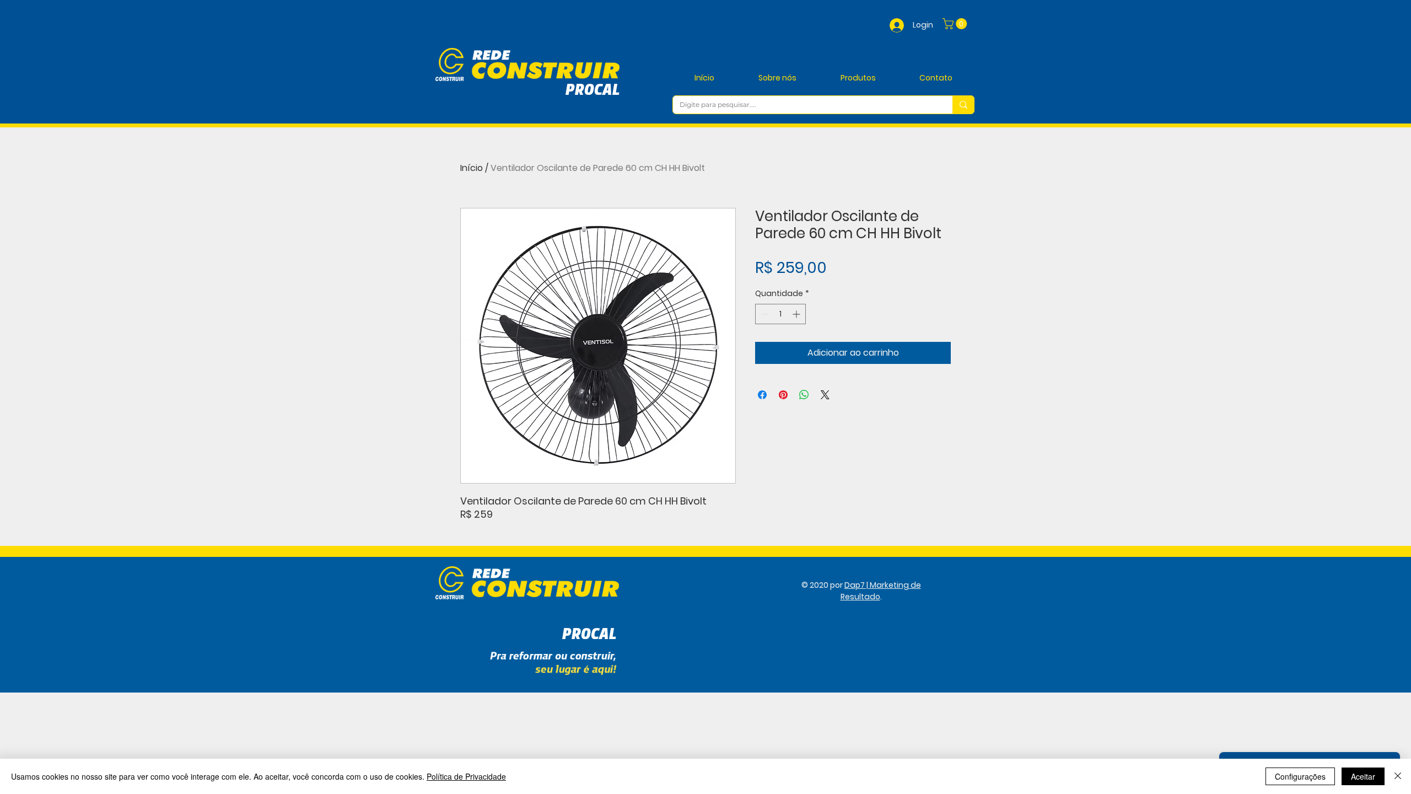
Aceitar (1363, 776)
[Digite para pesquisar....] (963, 105)
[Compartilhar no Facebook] (762, 394)
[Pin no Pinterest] (783, 394)
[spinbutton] (780, 314)
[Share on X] (825, 394)
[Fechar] (1397, 776)
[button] (956, 23)
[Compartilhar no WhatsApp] (804, 394)
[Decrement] (764, 314)
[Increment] (797, 314)
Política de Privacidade (466, 776)
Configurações (1300, 776)
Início (471, 168)
